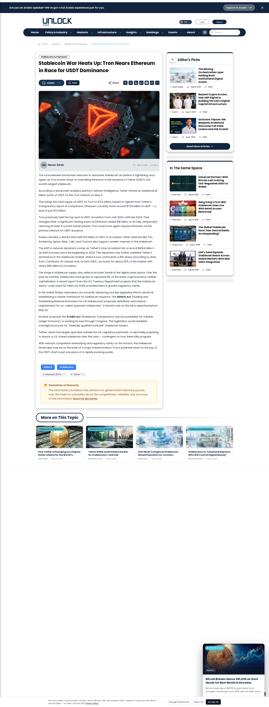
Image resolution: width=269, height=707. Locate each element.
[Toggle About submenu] (198, 32)
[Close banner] (262, 7)
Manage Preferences (179, 702)
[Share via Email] (152, 83)
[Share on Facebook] (125, 83)
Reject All (198, 702)
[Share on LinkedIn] (136, 83)
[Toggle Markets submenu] (91, 32)
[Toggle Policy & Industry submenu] (71, 32)
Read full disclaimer (85, 398)
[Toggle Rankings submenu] (162, 32)
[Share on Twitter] (131, 83)
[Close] (259, 648)
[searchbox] (224, 32)
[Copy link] (157, 83)
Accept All (213, 702)
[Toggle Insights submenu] (140, 32)
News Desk (56, 165)
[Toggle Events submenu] (181, 32)
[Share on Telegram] (147, 83)
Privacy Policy (92, 703)
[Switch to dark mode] (205, 32)
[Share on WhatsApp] (141, 83)
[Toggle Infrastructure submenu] (120, 32)
